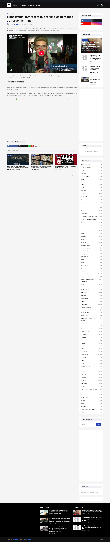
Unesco (91, 403)
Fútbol (91, 268)
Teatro (23, 141)
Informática (91, 271)
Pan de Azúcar (91, 331)
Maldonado (17, 141)
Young (91, 412)
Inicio (8, 1)
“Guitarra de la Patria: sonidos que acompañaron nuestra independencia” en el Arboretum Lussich (17, 167)
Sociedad (18, 1)
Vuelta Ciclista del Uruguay (91, 409)
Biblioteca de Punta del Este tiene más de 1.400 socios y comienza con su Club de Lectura (41, 167)
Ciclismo (91, 202)
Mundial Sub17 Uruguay (91, 310)
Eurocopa (91, 253)
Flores (91, 259)
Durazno (91, 233)
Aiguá (91, 170)
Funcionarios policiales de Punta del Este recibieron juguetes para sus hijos (92, 511)
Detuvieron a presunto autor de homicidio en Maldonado (95, 80)
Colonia (91, 210)
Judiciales (91, 276)
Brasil (91, 187)
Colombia (91, 208)
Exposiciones (91, 256)
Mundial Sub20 (91, 312)
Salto (91, 369)
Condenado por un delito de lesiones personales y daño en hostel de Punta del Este (95, 58)
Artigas (91, 179)
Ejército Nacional (91, 245)
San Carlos (91, 374)
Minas (91, 301)
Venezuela (91, 406)
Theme (29, 539)
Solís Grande (91, 383)
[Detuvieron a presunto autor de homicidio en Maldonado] (85, 79)
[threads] (102, 1)
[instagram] (96, 23)
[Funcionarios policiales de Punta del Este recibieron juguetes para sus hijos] (77, 512)
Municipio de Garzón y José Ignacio (91, 319)
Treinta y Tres (91, 397)
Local (38, 5)
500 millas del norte (91, 167)
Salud (91, 372)
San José (91, 377)
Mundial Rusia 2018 (91, 307)
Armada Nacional (91, 176)
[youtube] (100, 1)
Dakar (91, 225)
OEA (91, 326)
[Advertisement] (91, 115)
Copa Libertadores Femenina (91, 219)
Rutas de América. (91, 366)
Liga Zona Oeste (91, 289)
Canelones (91, 190)
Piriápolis (91, 343)
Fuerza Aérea (91, 265)
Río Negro (91, 357)
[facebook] (95, 1)
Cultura (12, 13)
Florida (91, 262)
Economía (91, 236)
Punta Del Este (91, 354)
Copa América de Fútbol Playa (91, 216)
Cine (91, 205)
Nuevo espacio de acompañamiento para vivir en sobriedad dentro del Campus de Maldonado (58, 512)
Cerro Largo (91, 196)
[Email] (36, 146)
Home (101, 539)
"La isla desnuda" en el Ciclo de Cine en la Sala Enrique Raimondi (65, 166)
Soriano (91, 386)
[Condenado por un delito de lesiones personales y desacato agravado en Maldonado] (85, 68)
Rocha (91, 363)
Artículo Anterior (12, 175)
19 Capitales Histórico (91, 164)
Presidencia (91, 351)
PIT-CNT (91, 346)
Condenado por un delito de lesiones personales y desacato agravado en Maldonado (95, 69)
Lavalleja (91, 284)
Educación (91, 242)
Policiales (13, 1)
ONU (91, 328)
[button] (98, 5)
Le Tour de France (91, 287)
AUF (91, 182)
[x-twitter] (97, 1)
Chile (91, 199)
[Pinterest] (32, 146)
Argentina (91, 173)
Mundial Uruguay (91, 315)
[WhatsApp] (29, 146)
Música (91, 323)
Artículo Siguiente (71, 175)
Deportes (91, 231)
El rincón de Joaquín (91, 248)
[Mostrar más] (39, 146)
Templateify (15, 539)
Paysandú (91, 337)
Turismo (91, 400)
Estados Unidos (91, 251)
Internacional (91, 274)
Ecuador (91, 239)
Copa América (91, 213)
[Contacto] (96, 26)
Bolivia (91, 185)
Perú (91, 340)
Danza (91, 228)
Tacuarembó (91, 392)
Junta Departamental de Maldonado (91, 280)
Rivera (91, 360)
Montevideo (91, 304)
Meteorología (91, 298)
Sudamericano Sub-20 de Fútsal (91, 389)
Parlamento (91, 334)
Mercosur (91, 295)
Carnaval (91, 193)
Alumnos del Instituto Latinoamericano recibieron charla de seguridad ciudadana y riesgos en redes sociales (59, 520)
